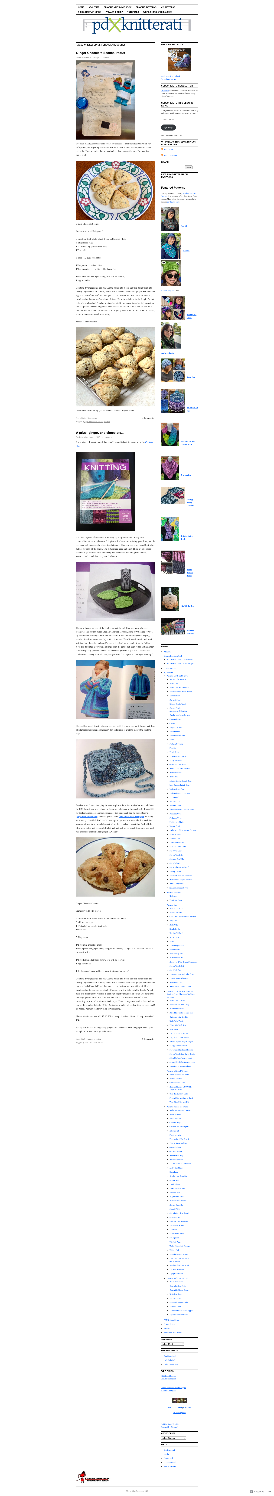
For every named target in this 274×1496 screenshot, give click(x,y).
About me (93, 7)
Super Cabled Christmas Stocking (182, 1062)
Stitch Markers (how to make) (181, 1058)
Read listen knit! (170, 1356)
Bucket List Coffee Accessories (181, 1012)
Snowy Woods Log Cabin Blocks (182, 1054)
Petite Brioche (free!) (190, 572)
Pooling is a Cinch (176, 822)
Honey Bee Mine (176, 772)
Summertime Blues (177, 1233)
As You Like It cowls (178, 679)
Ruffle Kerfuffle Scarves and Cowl (183, 830)
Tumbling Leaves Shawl (179, 1254)
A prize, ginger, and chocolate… (100, 432)
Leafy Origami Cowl (177, 789)
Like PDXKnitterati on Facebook (174, 176)
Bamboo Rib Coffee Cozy (179, 1004)
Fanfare (172, 739)
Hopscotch (174, 776)
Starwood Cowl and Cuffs (179, 867)
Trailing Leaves (175, 871)
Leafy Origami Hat (177, 945)
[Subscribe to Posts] (162, 149)
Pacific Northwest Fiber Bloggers (173, 1387)
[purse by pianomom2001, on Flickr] (115, 797)
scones (107, 421)
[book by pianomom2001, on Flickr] (105, 529)
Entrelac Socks (175, 1298)
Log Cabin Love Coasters (179, 1037)
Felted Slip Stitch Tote (178, 1025)
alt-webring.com (179, 1413)
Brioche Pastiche (176, 912)
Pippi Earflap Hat (176, 953)
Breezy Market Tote (177, 1008)
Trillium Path (174, 1250)
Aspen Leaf (174, 683)
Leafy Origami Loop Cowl (180, 793)
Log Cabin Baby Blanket (179, 1033)
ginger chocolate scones (93, 421)
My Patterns (168, 7)
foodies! (87, 418)
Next (180, 1407)
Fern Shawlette (175, 1135)
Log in (166, 1454)
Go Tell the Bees (187, 606)
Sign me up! (168, 127)
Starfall (184, 226)
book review (89, 1038)
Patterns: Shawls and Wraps (177, 1106)
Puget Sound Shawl (177, 1196)
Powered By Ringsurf (169, 1427)
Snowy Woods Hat (177, 966)
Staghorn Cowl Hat (177, 859)
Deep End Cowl (176, 727)
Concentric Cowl (176, 719)
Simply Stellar (175, 1217)
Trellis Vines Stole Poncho (180, 1246)
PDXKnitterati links (89, 11)
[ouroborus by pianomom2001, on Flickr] (115, 718)
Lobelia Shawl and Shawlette (180, 1163)
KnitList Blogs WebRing (170, 1424)
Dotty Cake (174, 924)
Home (81, 7)
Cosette (172, 723)
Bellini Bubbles (175, 1118)
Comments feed (170, 1462)
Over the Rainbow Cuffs (179, 1093)
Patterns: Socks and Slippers (177, 1278)
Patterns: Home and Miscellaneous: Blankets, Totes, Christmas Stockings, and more (181, 994)
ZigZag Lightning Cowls (179, 887)
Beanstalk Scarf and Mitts (179, 1074)
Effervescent (174, 1130)
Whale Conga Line (176, 883)
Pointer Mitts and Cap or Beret (181, 1098)
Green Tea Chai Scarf (178, 764)
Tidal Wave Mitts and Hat (179, 1102)
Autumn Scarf (175, 695)
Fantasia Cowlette (176, 743)
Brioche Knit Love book (117, 7)
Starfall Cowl (174, 863)
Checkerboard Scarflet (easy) (180, 715)
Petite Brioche (175, 949)
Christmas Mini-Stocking (179, 1017)
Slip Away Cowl (176, 850)
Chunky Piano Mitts (177, 1082)
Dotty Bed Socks (176, 1294)
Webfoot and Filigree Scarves (181, 879)
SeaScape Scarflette (177, 842)
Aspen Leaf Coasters (177, 1000)
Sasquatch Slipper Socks (179, 1302)
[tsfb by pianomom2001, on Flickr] (93, 1482)
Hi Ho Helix (174, 937)
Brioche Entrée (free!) (178, 704)
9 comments (106, 437)
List (174, 1407)
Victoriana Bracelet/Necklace (180, 1066)
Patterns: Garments (174, 892)
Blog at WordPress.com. (135, 1491)
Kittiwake (173, 896)
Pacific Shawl (175, 1184)
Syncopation (186, 475)
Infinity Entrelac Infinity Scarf (181, 780)
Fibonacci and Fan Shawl (179, 1139)
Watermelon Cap (176, 982)
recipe (94, 418)
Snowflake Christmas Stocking (181, 1049)
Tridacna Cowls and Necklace (181, 875)
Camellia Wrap (175, 1122)
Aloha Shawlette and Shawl (180, 1110)
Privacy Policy (114, 11)
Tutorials (133, 11)
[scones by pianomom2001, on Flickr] (115, 895)
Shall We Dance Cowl (178, 846)
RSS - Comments (170, 155)
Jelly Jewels (174, 1029)
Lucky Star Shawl (176, 1167)
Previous (187, 1407)
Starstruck (173, 1229)
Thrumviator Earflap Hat (179, 978)
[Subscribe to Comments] (162, 155)
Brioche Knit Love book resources (180, 659)
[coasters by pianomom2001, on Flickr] (115, 620)
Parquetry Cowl (175, 813)
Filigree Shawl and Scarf (179, 1143)
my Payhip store (173, 201)
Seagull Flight (175, 1209)
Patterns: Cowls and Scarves (177, 675)
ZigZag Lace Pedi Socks (179, 1314)
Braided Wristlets (176, 1078)
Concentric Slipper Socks (179, 1290)
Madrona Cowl (175, 801)
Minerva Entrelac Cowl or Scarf (182, 809)
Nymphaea (174, 1172)
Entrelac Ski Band (176, 933)
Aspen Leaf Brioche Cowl (179, 687)
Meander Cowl (175, 805)
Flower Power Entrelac (178, 756)
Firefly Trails (174, 752)
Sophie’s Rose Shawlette (179, 1221)
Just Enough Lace (176, 1159)
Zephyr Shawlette (176, 1273)
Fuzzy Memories (176, 760)
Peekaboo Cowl (175, 818)
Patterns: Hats (172, 905)
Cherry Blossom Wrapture (179, 1126)
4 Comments (147, 417)
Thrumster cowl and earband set (182, 974)
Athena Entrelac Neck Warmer (181, 691)
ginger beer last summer (86, 816)
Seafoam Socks (175, 1306)
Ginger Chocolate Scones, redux (100, 52)
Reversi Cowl (175, 826)
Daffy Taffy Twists (176, 1021)
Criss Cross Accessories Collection (183, 916)
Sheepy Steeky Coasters (190, 502)
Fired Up (173, 748)
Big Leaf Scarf (175, 699)
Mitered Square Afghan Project (181, 1041)
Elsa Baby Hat (175, 929)
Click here (165, 90)
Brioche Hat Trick (176, 908)
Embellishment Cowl (177, 735)
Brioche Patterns (146, 7)
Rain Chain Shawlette (178, 1200)
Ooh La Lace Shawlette (178, 1176)
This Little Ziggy (176, 900)
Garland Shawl (175, 1147)
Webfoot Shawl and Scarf (179, 1265)
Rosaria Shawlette (176, 1204)
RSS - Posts (168, 149)
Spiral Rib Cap (175, 970)
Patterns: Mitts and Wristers (177, 1071)
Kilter (172, 941)
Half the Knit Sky (176, 1155)
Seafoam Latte (175, 838)
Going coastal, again (171, 1364)
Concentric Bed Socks (178, 1285)
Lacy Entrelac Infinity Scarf (180, 785)
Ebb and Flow (175, 731)
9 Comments (147, 1038)
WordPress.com (170, 1466)
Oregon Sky (174, 1180)
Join (169, 1407)
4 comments (103, 57)
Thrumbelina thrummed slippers (181, 1310)
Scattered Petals (175, 834)
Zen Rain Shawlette (177, 1269)
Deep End (191, 377)
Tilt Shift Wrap (175, 1241)
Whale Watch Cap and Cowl (180, 986)
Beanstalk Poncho (176, 1114)
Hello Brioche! (169, 1360)
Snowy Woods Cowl (177, 855)
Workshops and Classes (157, 11)
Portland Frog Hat (168, 290)
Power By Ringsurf (168, 1378)
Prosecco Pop (175, 1192)
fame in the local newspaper (131, 816)
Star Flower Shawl (177, 1225)
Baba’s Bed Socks (176, 1281)
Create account (169, 1450)
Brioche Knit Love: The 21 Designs (180, 663)
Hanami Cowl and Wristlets (180, 768)
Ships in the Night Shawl (179, 1213)
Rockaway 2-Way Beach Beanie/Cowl (184, 961)
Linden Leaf (174, 797)
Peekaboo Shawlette (177, 1188)
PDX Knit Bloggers (168, 1375)
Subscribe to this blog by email (177, 104)
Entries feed (168, 1458)
